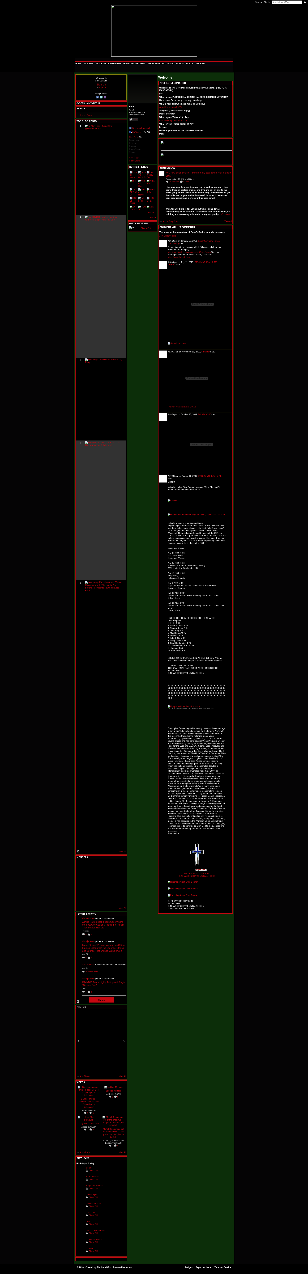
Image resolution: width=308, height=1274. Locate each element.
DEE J (88, 1221)
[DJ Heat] (80, 1253)
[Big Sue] (80, 1173)
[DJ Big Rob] (80, 900)
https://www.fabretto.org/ (179, 257)
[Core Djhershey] (119, 900)
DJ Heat (89, 1248)
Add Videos (85, 1152)
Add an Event (86, 115)
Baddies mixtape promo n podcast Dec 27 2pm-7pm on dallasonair (89, 1102)
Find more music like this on (182, 407)
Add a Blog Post (170, 221)
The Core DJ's (104, 1267)
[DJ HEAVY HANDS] (80, 1244)
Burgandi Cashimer (94, 1186)
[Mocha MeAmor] (119, 882)
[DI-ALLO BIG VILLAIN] (80, 1235)
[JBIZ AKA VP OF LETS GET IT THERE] (133, 192)
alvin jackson (88, 918)
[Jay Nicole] (96, 891)
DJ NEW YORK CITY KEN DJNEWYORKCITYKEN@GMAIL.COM (191, 709)
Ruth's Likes (134, 161)
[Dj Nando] (112, 882)
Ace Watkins (88, 964)
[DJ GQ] (112, 900)
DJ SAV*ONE (204, 414)
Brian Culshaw (92, 1177)
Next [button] (124, 1041)
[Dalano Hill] (142, 201)
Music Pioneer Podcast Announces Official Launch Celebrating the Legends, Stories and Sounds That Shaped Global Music (103, 947)
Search (305, 2)
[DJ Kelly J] (80, 865)
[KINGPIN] (88, 891)
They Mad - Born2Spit (89, 1123)
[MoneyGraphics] (112, 891)
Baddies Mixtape (113, 1090)
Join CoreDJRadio (167, 236)
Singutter (205, 352)
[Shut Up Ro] (119, 891)
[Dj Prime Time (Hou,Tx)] (88, 900)
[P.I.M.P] (142, 209)
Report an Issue (203, 1267)
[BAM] (104, 900)
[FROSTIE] (150, 201)
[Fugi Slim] (96, 865)
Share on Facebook (141, 128)
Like (135, 119)
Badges (189, 1267)
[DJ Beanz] (88, 874)
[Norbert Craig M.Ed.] (142, 183)
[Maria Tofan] (150, 192)
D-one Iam (90, 1212)
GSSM (93, 1110)
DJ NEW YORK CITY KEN (210, 476)
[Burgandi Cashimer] (80, 1190)
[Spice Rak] (80, 882)
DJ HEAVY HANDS (94, 1239)
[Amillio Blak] (133, 209)
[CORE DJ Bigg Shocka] (80, 874)
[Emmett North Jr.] (133, 175)
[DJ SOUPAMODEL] (96, 900)
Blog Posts (133, 137)
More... (101, 999)
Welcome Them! (92, 972)
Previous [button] (78, 1041)
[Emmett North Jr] (142, 175)
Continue (225, 214)
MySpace (136, 132)
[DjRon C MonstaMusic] (104, 891)
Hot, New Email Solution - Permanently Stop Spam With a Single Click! (198, 174)
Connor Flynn (92, 1195)
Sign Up (258, 2)
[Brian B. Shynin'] (96, 882)
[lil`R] (133, 183)
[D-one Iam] (80, 1217)
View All (122, 851)
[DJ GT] (104, 882)
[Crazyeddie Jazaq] (80, 1208)
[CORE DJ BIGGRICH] (104, 874)
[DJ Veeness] (119, 865)
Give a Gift (93, 1170)
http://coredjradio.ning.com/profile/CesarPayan (189, 252)
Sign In (267, 2)
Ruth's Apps (134, 158)
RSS (78, 851)
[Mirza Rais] (150, 183)
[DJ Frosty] (88, 865)
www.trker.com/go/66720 (170, 107)
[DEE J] (80, 1226)
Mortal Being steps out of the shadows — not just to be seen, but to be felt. (113, 1133)
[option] (101, 1041)
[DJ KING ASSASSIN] (119, 874)
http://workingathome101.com (173, 120)
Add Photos (85, 1076)
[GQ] (88, 882)
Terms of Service (222, 1267)
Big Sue (89, 1168)
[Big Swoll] (112, 865)
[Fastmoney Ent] (150, 175)
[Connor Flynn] (80, 1199)
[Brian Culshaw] (80, 1181)
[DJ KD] (96, 874)
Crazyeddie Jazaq (94, 1203)
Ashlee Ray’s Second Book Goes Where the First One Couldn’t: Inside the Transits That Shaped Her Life (103, 924)
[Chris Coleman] (104, 865)
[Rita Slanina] (80, 891)
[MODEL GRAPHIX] (133, 201)
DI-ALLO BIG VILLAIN (95, 1230)
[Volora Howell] (142, 192)
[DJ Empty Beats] (112, 874)
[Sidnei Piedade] (150, 209)
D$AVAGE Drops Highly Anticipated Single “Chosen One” (103, 984)
